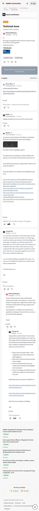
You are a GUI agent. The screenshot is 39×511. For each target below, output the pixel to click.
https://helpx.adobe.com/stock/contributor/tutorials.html (17, 182)
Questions (6, 9)
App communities (13, 8)
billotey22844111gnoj (11, 33)
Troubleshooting (18, 57)
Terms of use (18, 503)
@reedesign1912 (7, 137)
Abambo (8, 132)
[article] (19, 96)
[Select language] (27, 3)
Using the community (9, 503)
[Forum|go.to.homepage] (13, 3)
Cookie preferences (8, 506)
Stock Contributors (24, 8)
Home (5, 8)
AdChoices (7, 508)
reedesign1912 (9, 231)
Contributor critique (8, 57)
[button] (3, 4)
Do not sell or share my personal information (24, 506)
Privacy (23, 503)
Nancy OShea (9, 84)
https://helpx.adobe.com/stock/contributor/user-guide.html (18, 188)
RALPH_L (8, 114)
